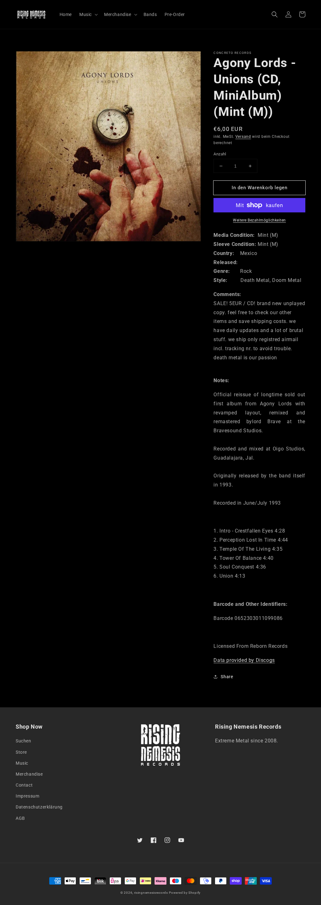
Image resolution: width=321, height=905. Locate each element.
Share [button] (227, 676)
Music (22, 763)
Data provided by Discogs (244, 660)
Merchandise (29, 774)
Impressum (27, 795)
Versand (243, 136)
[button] (275, 14)
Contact (24, 785)
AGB (20, 818)
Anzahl (219, 154)
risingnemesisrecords (151, 892)
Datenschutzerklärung (39, 806)
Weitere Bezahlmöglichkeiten (259, 220)
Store (21, 752)
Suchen (23, 740)
